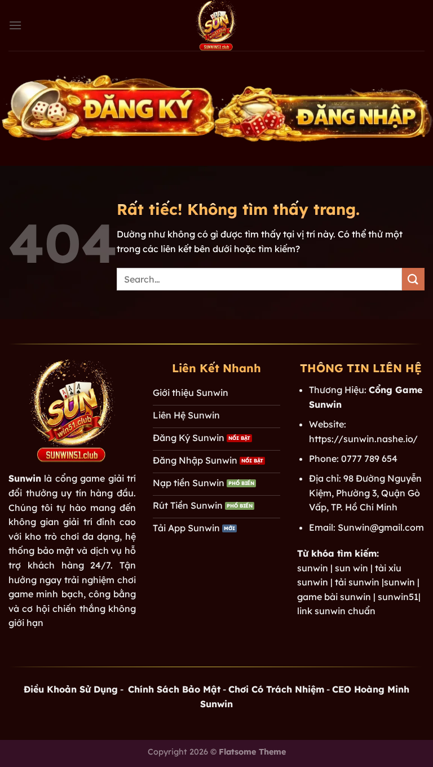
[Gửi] (413, 279)
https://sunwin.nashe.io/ (363, 438)
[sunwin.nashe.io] (216, 25)
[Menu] (15, 25)
